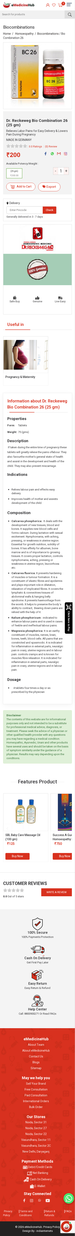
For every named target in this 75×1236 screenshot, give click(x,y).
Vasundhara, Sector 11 (36, 1140)
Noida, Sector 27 (36, 1128)
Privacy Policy (7, 1213)
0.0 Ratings (35, 146)
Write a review (56, 892)
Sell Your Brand (36, 1084)
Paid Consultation (36, 1095)
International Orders (36, 1101)
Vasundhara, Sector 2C (36, 1146)
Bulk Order (36, 1107)
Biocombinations (48, 34)
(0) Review (51, 146)
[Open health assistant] (66, 1226)
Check (49, 210)
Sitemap (36, 1068)
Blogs (36, 1062)
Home (7, 34)
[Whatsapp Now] (69, 1198)
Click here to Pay (68, 621)
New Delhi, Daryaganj (35, 1152)
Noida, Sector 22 (36, 1134)
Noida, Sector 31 (36, 1122)
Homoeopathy (24, 34)
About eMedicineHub (36, 1051)
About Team (36, 1045)
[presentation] (7, 828)
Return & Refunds (49, 1213)
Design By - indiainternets (37, 1231)
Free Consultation (36, 1090)
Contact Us (36, 1057)
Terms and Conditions (25, 1213)
